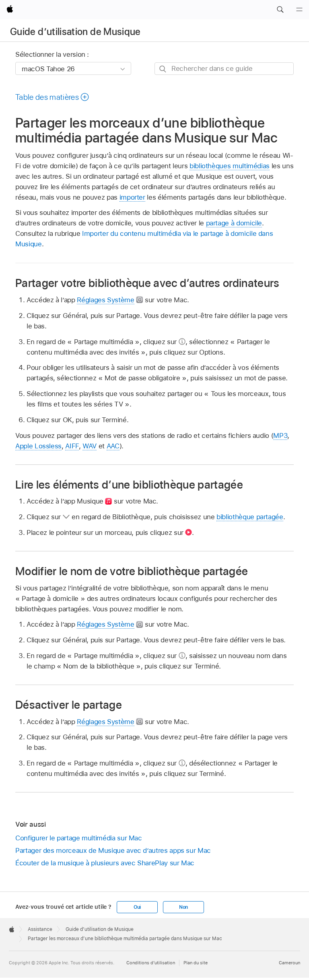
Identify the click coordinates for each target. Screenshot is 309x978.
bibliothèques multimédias (230, 166)
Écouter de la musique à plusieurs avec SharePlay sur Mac (104, 863)
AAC (113, 446)
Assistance (40, 929)
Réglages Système (105, 300)
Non (183, 907)
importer (132, 197)
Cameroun (289, 963)
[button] (280, 9)
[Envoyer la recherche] (163, 69)
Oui (137, 907)
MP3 (280, 435)
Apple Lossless (38, 446)
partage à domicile (234, 223)
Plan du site (195, 963)
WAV (89, 446)
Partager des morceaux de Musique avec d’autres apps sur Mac (113, 850)
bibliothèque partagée (249, 517)
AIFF (72, 446)
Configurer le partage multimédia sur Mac (78, 838)
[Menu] (299, 9)
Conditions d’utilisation (150, 963)
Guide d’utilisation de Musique (75, 31)
